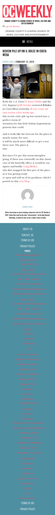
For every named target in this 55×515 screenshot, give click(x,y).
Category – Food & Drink (27, 374)
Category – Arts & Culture (27, 359)
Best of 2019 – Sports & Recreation (29, 324)
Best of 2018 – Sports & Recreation (29, 294)
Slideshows (27, 468)
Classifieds (27, 389)
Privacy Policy (27, 246)
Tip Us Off (27, 488)
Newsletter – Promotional (29, 453)
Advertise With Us (27, 260)
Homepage (27, 409)
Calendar (27, 329)
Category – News (27, 384)
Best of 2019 (27, 300)
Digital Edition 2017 (29, 403)
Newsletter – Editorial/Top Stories (29, 428)
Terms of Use (27, 240)
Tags (29, 348)
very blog (24, 181)
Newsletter (27, 414)
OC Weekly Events (27, 458)
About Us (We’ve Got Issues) (27, 255)
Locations (29, 339)
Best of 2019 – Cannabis (29, 309)
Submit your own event (27, 478)
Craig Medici (30, 166)
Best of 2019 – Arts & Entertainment (29, 304)
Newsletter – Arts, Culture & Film (29, 423)
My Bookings (29, 343)
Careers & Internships (27, 354)
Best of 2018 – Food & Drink (29, 284)
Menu (30, 41)
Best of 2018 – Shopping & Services (29, 289)
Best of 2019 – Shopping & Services (29, 319)
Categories (29, 334)
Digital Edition (27, 399)
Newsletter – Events (29, 433)
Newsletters (27, 419)
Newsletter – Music (29, 448)
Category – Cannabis (27, 364)
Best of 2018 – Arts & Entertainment (29, 274)
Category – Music (27, 379)
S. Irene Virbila (33, 101)
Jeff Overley (24, 105)
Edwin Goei (8, 61)
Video (27, 493)
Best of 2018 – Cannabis (29, 279)
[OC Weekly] (11, 26)
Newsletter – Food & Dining (29, 443)
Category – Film (27, 369)
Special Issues (27, 473)
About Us (27, 229)
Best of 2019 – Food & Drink (29, 314)
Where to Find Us (27, 498)
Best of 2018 (27, 270)
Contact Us (27, 235)
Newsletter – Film (29, 438)
